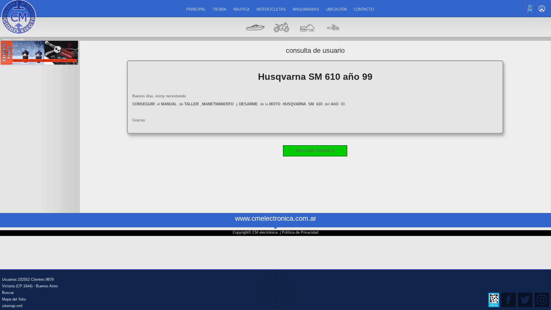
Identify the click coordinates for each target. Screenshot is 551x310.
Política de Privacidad (300, 232)
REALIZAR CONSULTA (315, 151)
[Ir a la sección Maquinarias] (307, 36)
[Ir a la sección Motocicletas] (281, 36)
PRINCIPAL (196, 9)
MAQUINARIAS (306, 9)
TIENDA (219, 9)
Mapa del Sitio (14, 299)
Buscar (8, 292)
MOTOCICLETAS (271, 9)
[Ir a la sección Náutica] (255, 36)
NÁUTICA (241, 9)
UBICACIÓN (336, 9)
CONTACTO (364, 9)
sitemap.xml (12, 306)
